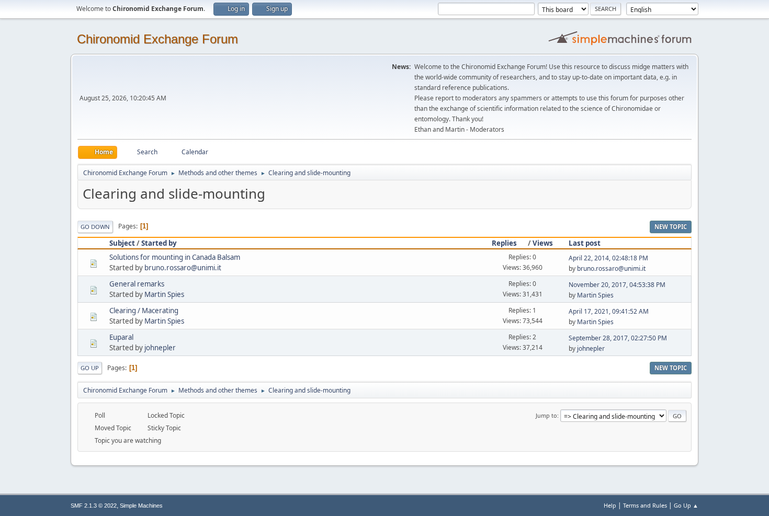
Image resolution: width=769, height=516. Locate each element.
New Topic (670, 227)
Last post (585, 243)
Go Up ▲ (686, 505)
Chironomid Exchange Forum (157, 39)
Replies (504, 243)
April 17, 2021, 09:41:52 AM (609, 311)
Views (543, 243)
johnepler (160, 347)
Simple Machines (141, 505)
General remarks (136, 284)
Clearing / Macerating (143, 310)
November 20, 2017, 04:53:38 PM (617, 284)
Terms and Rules (645, 505)
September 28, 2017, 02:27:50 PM (618, 338)
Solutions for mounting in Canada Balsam (174, 257)
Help (610, 505)
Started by (159, 243)
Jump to (546, 415)
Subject (122, 243)
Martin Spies (164, 294)
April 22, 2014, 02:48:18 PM (608, 258)
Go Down (95, 227)
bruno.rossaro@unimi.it (182, 267)
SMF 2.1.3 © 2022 (94, 505)
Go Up (90, 368)
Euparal (121, 337)
